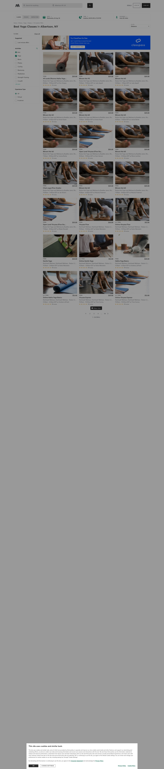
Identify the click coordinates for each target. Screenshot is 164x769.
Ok (34, 765)
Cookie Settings (48, 765)
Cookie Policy (131, 765)
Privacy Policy (99, 761)
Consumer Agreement (77, 761)
